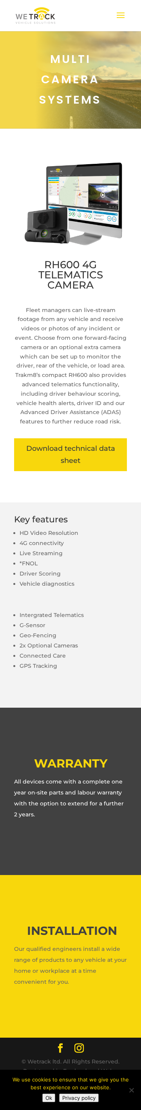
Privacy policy (79, 1098)
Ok (48, 1098)
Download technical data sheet (70, 454)
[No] (131, 1090)
